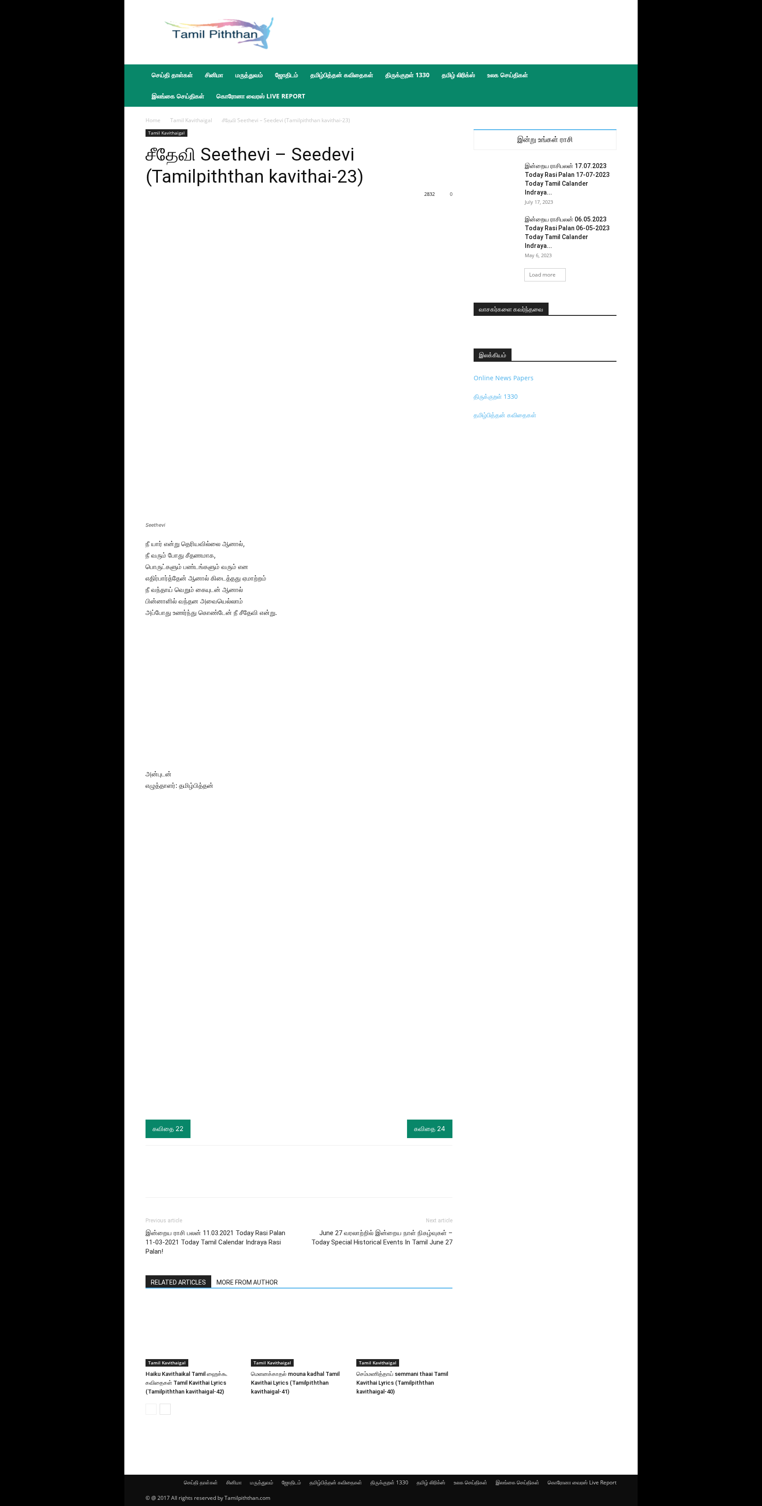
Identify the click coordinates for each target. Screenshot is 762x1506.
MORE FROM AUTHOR (247, 1282)
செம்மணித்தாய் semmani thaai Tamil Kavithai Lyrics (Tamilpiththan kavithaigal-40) (402, 1383)
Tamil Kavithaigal (191, 120)
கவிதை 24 (429, 1128)
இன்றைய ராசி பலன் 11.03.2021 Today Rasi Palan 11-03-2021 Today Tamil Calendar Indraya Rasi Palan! (215, 1242)
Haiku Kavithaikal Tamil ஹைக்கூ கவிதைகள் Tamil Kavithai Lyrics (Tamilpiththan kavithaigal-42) (187, 1383)
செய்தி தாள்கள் (172, 75)
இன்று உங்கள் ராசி (545, 139)
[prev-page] (151, 1409)
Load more (542, 274)
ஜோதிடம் (286, 75)
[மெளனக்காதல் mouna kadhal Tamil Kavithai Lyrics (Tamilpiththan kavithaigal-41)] (299, 1333)
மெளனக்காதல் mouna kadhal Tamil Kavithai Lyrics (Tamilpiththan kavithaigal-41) (295, 1383)
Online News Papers (504, 378)
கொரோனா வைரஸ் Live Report (261, 96)
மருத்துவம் (249, 75)
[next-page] (165, 1409)
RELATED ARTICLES (178, 1282)
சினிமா (214, 75)
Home (153, 120)
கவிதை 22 (168, 1128)
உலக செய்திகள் (507, 75)
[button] (605, 75)
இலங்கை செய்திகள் (178, 96)
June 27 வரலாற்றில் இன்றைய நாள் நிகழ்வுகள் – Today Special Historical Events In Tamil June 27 (381, 1237)
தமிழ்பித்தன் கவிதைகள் (341, 75)
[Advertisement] (455, 32)
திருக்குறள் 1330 (407, 75)
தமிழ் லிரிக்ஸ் (458, 75)
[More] (346, 1179)
